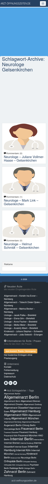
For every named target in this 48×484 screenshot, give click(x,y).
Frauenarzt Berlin (32, 428)
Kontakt (7, 366)
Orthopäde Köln (9, 465)
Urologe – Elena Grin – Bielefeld (19, 318)
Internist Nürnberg (20, 454)
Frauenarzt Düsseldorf (11, 432)
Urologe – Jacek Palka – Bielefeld (20, 315)
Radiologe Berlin (16, 468)
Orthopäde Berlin (13, 461)
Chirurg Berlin (29, 425)
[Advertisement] (24, 31)
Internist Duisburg (27, 443)
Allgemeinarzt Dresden (13, 404)
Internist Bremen (12, 442)
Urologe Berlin (29, 468)
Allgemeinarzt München (25, 418)
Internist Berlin (21, 438)
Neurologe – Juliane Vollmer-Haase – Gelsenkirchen (24, 158)
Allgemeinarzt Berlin (21, 397)
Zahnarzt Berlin (15, 471)
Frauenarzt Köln (11, 435)
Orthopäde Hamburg (30, 461)
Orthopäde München (22, 465)
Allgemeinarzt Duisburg (33, 404)
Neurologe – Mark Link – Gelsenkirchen (21, 202)
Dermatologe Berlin (12, 428)
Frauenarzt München (28, 435)
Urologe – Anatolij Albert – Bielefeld (21, 328)
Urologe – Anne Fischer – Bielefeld (20, 321)
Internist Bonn (39, 439)
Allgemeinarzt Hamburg (25, 411)
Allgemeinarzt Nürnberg (12, 422)
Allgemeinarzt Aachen (12, 393)
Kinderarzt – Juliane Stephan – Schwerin (23, 331)
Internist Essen (21, 446)
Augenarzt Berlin (13, 425)
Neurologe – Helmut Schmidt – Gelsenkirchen (21, 245)
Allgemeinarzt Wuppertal (31, 422)
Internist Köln (23, 450)
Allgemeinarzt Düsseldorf (16, 407)
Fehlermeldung (11, 370)
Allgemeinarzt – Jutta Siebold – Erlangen (23, 334)
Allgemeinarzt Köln (16, 415)
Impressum (9, 373)
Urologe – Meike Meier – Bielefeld (20, 324)
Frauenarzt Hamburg (28, 432)
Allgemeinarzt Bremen (30, 401)
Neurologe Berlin (28, 457)
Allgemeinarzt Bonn (12, 401)
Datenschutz (10, 376)
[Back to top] (42, 479)
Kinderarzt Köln (15, 458)
